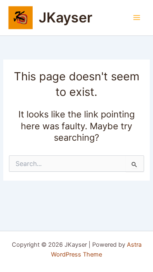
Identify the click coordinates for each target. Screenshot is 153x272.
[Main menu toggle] (137, 17)
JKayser (65, 17)
